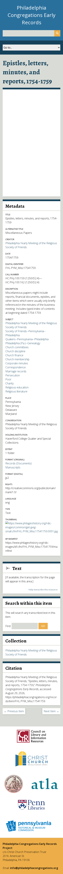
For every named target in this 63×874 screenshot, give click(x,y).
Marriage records (15, 371)
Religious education (17, 387)
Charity (9, 383)
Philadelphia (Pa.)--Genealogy (22, 343)
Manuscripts (12, 467)
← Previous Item (14, 711)
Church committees (17, 347)
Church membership (17, 359)
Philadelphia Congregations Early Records (31, 15)
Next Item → (51, 711)
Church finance (14, 355)
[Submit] (57, 33)
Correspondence (15, 367)
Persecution (12, 375)
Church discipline (15, 351)
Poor (8, 379)
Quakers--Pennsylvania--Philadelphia (27, 339)
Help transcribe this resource (43, 589)
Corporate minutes (16, 363)
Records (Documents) (18, 463)
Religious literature (16, 391)
